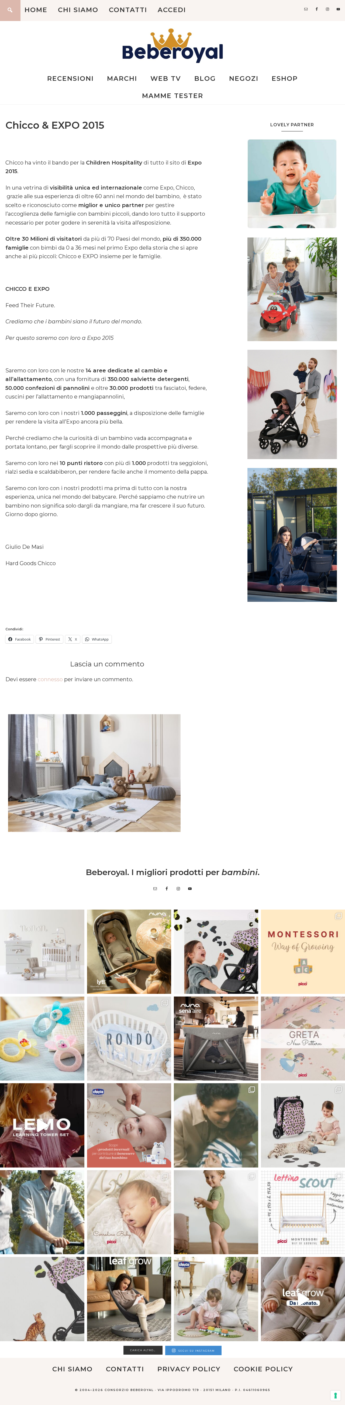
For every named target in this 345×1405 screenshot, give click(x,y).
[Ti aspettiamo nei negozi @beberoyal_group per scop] (216, 1125)
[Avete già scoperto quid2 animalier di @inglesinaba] (42, 1299)
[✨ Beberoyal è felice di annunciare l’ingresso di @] (42, 952)
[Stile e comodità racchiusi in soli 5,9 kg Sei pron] (216, 952)
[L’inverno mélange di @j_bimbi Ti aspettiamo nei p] (216, 1212)
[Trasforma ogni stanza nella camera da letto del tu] (216, 1039)
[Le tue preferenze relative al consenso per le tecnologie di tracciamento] (335, 1395)
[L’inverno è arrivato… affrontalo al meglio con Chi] (129, 1125)
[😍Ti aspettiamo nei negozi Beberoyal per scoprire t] (129, 1212)
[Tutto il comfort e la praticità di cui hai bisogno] (129, 952)
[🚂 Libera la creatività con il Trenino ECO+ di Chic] (216, 1299)
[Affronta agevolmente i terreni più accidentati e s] (42, 1212)
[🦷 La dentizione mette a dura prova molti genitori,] (42, 1039)
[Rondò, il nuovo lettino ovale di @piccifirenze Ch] (129, 1039)
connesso (50, 679)
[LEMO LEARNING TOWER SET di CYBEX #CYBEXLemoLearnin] (42, 1125)
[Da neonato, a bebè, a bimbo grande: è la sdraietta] (129, 1299)
